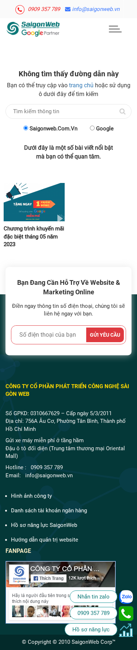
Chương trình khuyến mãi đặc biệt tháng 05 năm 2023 (34, 236)
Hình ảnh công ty (31, 496)
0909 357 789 (43, 9)
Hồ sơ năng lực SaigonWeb (44, 525)
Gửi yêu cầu (105, 335)
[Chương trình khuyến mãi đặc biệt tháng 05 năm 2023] (34, 202)
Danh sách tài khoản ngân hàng (49, 510)
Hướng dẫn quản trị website (44, 539)
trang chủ (81, 85)
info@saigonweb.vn (95, 9)
